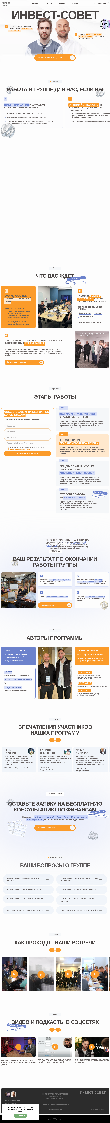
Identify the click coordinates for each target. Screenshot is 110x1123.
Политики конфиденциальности (19, 449)
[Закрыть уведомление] (37, 1106)
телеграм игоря (11, 1103)
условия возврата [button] (55, 1109)
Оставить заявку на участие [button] (50, 58)
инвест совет (6, 4)
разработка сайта (98, 1109)
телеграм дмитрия (12, 1100)
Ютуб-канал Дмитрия (15, 1025)
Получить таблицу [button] (46, 828)
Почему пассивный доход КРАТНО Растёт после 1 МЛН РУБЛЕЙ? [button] (54, 1061)
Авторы (49, 3)
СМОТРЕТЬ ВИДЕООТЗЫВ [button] (16, 768)
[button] (101, 3)
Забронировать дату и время (27, 453)
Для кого (35, 3)
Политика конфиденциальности (56, 1104)
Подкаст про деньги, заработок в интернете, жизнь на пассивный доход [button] (18, 1062)
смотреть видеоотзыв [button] (46, 769)
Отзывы (75, 3)
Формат (62, 3)
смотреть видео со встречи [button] (17, 601)
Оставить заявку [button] (48, 605)
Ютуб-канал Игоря (14, 1029)
